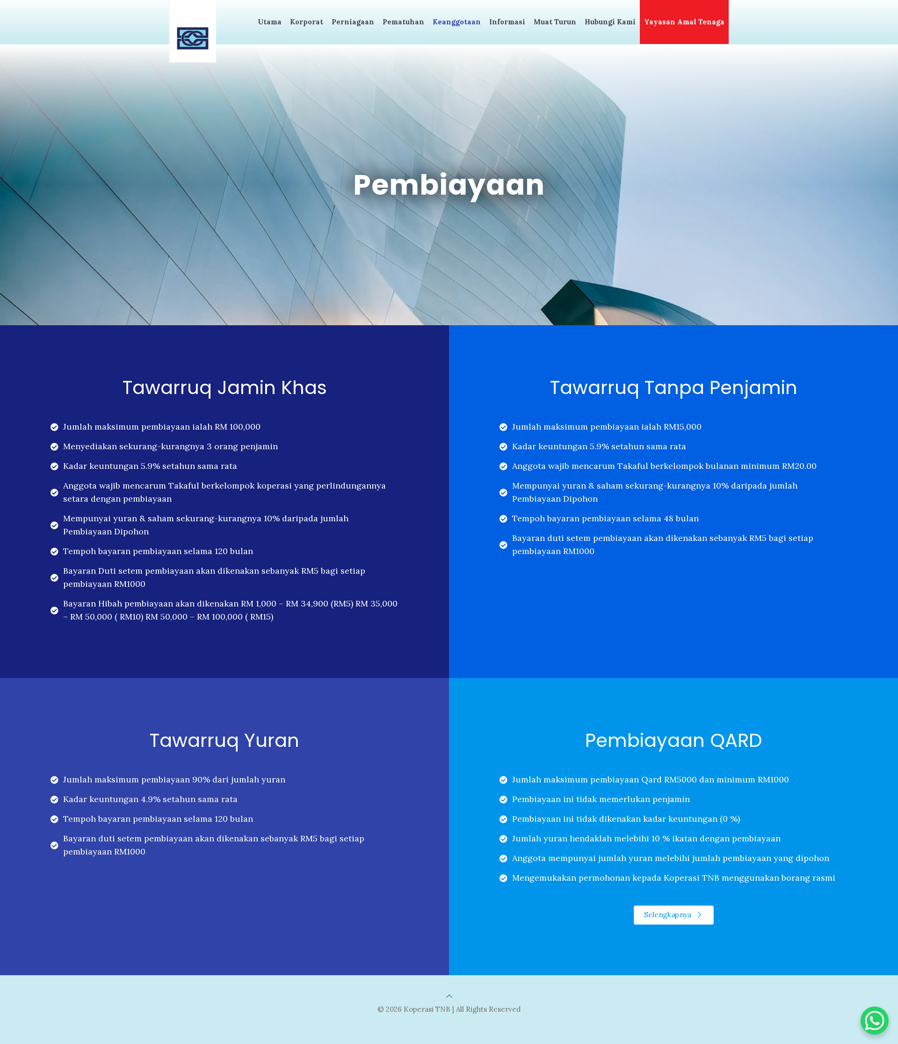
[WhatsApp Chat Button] (875, 1021)
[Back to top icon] (449, 996)
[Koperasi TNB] (192, 31)
